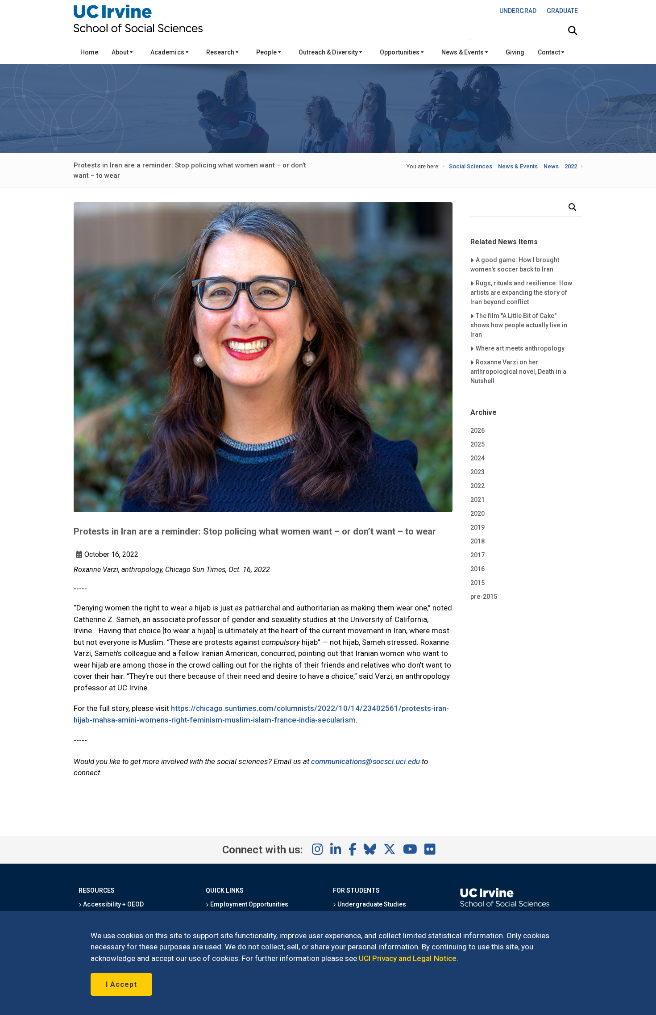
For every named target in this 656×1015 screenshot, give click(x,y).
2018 (477, 541)
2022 (571, 166)
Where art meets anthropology (520, 348)
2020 (477, 513)
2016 (477, 568)
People (267, 52)
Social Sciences (470, 166)
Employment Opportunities (248, 904)
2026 (477, 430)
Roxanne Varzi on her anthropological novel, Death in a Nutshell (518, 371)
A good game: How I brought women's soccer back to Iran (515, 264)
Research (221, 52)
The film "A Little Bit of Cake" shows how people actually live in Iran (518, 325)
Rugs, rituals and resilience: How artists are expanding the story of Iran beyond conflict (521, 292)
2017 (477, 555)
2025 (477, 444)
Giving (515, 52)
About (121, 52)
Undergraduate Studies (371, 904)
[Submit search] (572, 31)
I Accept (121, 984)
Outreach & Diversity (329, 52)
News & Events (463, 52)
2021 (477, 499)
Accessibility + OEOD (113, 904)
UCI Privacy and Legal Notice (408, 958)
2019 (477, 527)
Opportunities (400, 52)
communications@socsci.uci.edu (365, 761)
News (551, 166)
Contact (549, 52)
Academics (167, 52)
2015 (477, 582)
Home (89, 52)
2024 (477, 458)
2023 (477, 472)
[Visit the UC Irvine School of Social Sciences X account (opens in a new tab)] (389, 849)
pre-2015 (483, 596)
